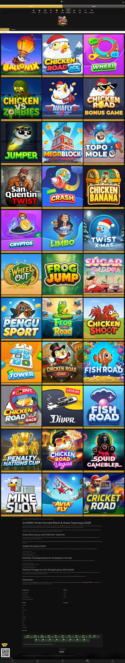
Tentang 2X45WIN (25, 592)
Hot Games (34, 12)
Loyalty (64, 594)
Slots (39, 12)
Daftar (31, 6)
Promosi (64, 592)
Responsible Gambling (26, 597)
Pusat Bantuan (24, 594)
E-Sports (85, 12)
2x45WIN (61, 525)
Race (51, 12)
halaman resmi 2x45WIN (88, 582)
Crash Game (68, 12)
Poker (80, 12)
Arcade (74, 12)
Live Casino (45, 12)
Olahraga (63, 12)
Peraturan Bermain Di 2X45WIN (27, 599)
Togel (57, 12)
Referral (64, 597)
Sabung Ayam (91, 12)
